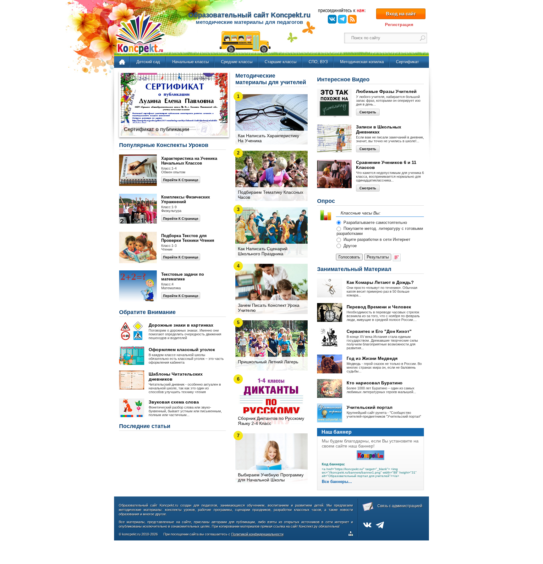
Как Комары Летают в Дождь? (380, 282)
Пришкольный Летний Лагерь (268, 361)
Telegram (342, 19)
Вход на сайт (401, 13)
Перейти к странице (180, 180)
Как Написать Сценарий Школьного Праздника (263, 251)
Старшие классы (280, 61)
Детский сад (148, 61)
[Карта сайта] (352, 534)
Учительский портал (369, 407)
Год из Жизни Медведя (372, 358)
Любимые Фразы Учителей (386, 91)
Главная (122, 62)
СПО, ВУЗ (318, 61)
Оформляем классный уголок (182, 349)
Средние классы (236, 61)
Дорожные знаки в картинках (181, 325)
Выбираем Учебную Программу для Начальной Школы (271, 477)
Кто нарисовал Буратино (375, 382)
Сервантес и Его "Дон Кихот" (379, 331)
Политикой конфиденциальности (257, 534)
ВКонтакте (332, 19)
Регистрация (399, 24)
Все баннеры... (337, 481)
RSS (352, 19)
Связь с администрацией (399, 506)
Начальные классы (190, 61)
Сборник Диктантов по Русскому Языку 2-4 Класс (271, 421)
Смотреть (367, 112)
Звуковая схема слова (174, 401)
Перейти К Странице (180, 257)
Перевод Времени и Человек (379, 306)
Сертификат (407, 61)
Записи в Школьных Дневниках (378, 129)
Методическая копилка (362, 61)
